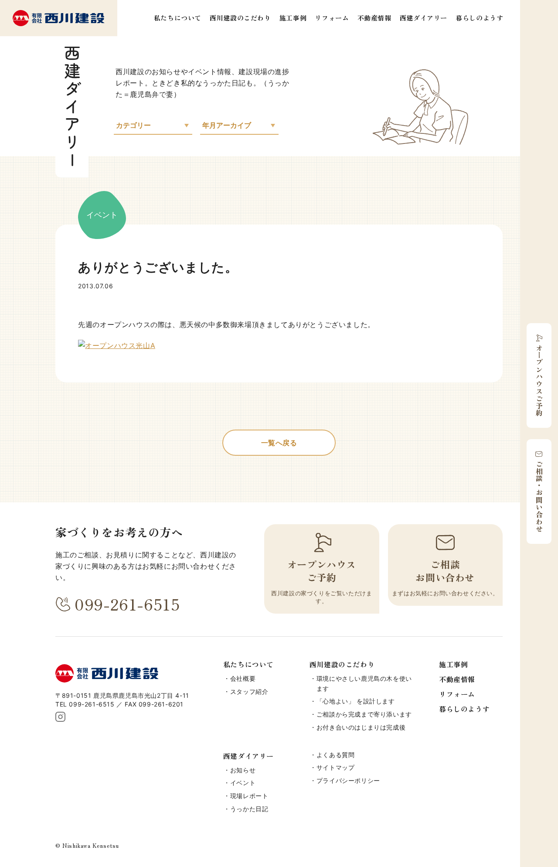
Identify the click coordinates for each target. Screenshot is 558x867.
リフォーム (332, 17)
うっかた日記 (249, 808)
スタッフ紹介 (249, 691)
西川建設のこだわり (240, 17)
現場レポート (249, 795)
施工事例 (292, 17)
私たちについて (177, 17)
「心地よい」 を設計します (355, 701)
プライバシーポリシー (348, 780)
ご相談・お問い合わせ (539, 496)
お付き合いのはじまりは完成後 (360, 727)
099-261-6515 (127, 603)
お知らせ (242, 770)
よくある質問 (335, 754)
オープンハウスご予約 (539, 380)
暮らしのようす (479, 17)
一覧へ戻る (279, 442)
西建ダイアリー (423, 17)
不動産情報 (374, 17)
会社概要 (242, 678)
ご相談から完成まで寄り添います (364, 714)
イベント (242, 782)
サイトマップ (335, 767)
